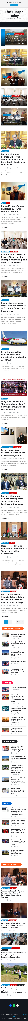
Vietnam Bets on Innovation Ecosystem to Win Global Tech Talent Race (18, 792)
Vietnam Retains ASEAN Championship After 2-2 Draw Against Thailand (18, 822)
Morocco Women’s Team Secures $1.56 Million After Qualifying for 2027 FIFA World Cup (18, 832)
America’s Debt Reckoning (18, 662)
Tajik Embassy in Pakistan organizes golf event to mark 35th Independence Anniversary (13, 991)
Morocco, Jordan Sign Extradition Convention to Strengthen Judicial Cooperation (14, 550)
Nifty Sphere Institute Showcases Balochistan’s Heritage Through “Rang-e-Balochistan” (13, 406)
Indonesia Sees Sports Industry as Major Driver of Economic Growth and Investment (14, 119)
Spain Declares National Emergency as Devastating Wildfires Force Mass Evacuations (18, 781)
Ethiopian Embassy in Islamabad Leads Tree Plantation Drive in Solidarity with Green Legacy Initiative (17, 770)
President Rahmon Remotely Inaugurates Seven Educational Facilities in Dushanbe (12, 501)
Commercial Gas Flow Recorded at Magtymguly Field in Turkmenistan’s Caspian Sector (18, 721)
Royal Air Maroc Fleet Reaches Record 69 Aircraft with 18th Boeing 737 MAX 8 (13, 356)
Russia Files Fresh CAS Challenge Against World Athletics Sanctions (18, 852)
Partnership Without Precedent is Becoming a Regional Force (18, 671)
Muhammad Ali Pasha (6, 459)
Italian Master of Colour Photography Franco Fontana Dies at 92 (13, 80)
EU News (25, 44)
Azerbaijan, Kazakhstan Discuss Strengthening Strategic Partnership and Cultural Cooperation (13, 100)
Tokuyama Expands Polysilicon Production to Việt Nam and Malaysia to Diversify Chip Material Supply (18, 699)
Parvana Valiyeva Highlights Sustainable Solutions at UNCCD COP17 (17, 654)
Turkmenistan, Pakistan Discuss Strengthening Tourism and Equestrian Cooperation (13, 956)
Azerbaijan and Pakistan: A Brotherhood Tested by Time (18, 644)
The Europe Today (14, 13)
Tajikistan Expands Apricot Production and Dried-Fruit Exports (17, 730)
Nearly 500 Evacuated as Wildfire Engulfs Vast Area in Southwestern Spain (18, 759)
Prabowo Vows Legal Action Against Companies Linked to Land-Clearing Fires (17, 749)
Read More (5, 180)
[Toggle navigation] (14, 24)
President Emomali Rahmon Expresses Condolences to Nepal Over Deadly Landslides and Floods (13, 60)
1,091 (18, 622)
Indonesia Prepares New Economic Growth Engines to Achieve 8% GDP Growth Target (18, 710)
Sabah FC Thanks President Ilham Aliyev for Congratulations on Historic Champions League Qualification (18, 812)
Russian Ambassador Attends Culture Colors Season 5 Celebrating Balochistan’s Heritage (12, 599)
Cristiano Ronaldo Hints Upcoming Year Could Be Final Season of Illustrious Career (18, 843)
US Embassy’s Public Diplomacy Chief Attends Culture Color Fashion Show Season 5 (13, 926)
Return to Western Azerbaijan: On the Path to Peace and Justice (13, 454)
